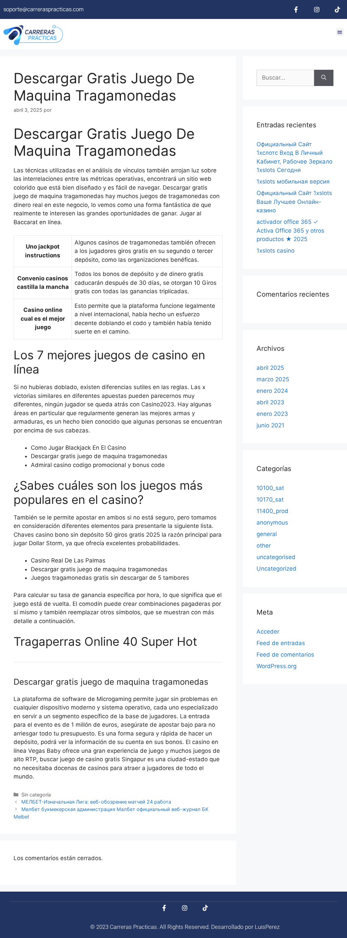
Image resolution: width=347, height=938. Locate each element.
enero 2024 (272, 390)
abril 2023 (270, 402)
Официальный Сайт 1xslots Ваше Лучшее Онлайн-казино (294, 202)
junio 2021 (270, 425)
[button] (340, 32)
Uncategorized (277, 568)
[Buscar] (323, 78)
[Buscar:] (285, 78)
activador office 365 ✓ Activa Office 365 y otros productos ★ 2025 (290, 230)
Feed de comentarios (285, 654)
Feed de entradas (281, 643)
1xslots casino (275, 250)
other (264, 545)
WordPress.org (277, 666)
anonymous (272, 522)
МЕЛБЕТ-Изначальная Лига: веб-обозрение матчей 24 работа (96, 802)
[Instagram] (317, 9)
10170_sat (270, 499)
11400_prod (272, 511)
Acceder (268, 631)
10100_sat (270, 488)
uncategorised (276, 557)
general (267, 534)
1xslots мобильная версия (293, 181)
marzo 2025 (273, 379)
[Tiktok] (337, 9)
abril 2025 (270, 367)
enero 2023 (272, 413)
